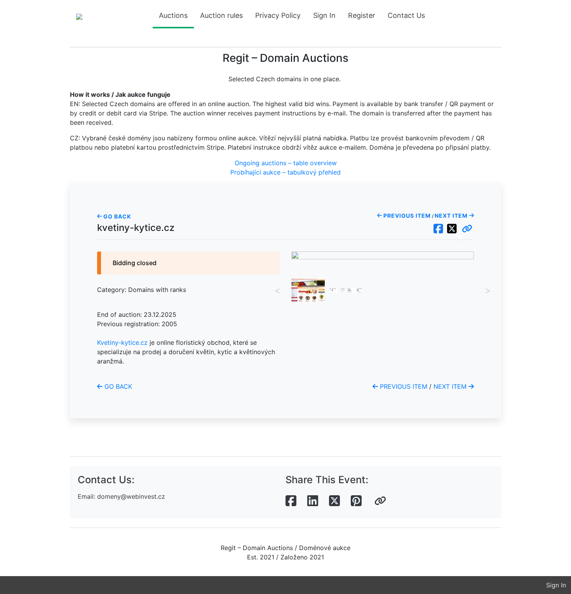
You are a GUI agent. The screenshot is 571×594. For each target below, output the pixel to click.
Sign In (324, 15)
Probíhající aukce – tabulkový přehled (285, 172)
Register (361, 15)
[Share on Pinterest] (356, 501)
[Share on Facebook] (291, 501)
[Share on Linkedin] (312, 501)
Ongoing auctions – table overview (286, 163)
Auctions (173, 15)
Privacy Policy (278, 15)
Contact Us (406, 15)
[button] (467, 229)
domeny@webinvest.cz (131, 496)
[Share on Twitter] (334, 501)
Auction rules (221, 15)
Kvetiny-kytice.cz (122, 342)
